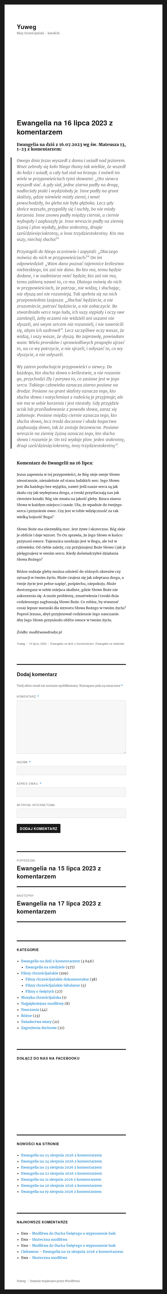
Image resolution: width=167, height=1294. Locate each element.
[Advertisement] (84, 86)
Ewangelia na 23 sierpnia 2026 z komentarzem (61, 1167)
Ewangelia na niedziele (109, 643)
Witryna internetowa (36, 805)
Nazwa (24, 762)
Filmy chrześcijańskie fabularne (52, 985)
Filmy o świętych (39, 991)
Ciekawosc (30, 1251)
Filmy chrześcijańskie (39, 973)
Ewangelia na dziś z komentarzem (72, 643)
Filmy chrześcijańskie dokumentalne (57, 979)
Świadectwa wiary (36, 1022)
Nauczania (30, 1009)
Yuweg (26, 26)
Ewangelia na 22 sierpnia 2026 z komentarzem (61, 1173)
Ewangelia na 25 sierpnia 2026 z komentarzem (61, 1155)
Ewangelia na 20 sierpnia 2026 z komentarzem (61, 1185)
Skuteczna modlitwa (49, 1239)
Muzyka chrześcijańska (41, 997)
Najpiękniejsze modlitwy (42, 1003)
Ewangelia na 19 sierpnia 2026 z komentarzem (61, 1191)
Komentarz (28, 696)
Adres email (29, 783)
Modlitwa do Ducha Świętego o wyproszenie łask (74, 1233)
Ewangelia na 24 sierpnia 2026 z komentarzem (61, 1161)
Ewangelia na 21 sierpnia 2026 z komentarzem (61, 1179)
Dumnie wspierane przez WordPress (55, 1281)
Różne (26, 1015)
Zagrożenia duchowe (39, 1028)
